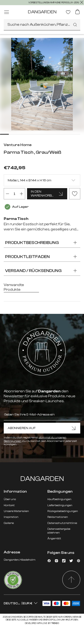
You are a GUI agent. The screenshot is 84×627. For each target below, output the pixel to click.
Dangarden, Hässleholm (19, 559)
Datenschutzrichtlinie (62, 523)
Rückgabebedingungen (62, 511)
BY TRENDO (53, 623)
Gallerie (9, 523)
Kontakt (9, 505)
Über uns (10, 499)
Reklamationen (57, 517)
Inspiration (11, 517)
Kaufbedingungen (59, 499)
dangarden (42, 11)
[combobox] (42, 24)
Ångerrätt (54, 538)
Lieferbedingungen (59, 505)
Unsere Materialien (16, 511)
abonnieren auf (22, 428)
